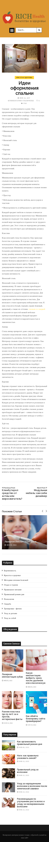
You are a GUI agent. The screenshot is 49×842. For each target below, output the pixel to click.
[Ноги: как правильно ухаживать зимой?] (8, 759)
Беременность (10, 570)
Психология (9, 599)
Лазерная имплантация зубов (20, 541)
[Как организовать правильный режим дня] (8, 745)
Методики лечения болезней (16, 580)
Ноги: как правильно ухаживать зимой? (27, 756)
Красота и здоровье (24, 77)
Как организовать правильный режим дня (29, 742)
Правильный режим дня (14, 594)
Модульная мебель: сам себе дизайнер (36, 492)
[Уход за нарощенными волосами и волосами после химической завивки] (8, 787)
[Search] (39, 30)
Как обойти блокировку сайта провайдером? (35, 718)
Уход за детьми (10, 613)
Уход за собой (10, 618)
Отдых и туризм (11, 585)
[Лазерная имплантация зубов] (24, 532)
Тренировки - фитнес (13, 608)
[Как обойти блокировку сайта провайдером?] (36, 702)
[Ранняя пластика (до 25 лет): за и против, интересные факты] (12, 700)
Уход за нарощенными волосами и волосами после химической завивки (32, 786)
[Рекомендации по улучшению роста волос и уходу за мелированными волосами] (8, 803)
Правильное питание (13, 589)
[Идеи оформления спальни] (24, 58)
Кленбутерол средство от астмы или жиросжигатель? (12, 493)
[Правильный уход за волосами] (8, 773)
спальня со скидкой (37, 309)
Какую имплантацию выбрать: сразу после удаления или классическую (35, 678)
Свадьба (7, 604)
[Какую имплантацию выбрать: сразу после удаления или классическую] (36, 659)
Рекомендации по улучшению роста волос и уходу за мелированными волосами (31, 803)
